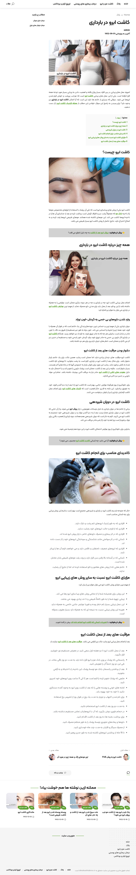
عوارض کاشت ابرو (56, 306)
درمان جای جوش (39, 20)
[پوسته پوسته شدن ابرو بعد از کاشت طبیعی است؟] (52, 800)
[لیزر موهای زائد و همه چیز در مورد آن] (52, 757)
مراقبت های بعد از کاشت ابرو (70, 641)
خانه (128, 842)
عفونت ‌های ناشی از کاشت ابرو (112, 372)
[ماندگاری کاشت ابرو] (20, 800)
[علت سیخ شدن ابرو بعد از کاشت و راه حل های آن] (84, 800)
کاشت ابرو (89, 96)
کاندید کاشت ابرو (83, 440)
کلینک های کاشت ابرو (71, 388)
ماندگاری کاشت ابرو (26, 812)
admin (127, 30)
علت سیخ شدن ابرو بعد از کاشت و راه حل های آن (84, 814)
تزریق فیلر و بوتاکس (122, 856)
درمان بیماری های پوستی (119, 852)
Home (127, 15)
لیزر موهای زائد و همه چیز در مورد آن (72, 757)
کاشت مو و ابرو (119, 808)
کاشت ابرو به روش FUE (112, 757)
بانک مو (119, 213)
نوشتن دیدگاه (58, 773)
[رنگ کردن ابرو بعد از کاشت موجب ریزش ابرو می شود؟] (116, 800)
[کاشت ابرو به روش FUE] (126, 757)
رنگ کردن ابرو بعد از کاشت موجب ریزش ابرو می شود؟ (116, 814)
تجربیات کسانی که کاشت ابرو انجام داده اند (89, 622)
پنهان (118, 118)
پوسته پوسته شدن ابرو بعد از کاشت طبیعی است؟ (54, 814)
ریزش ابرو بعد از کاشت (99, 232)
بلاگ (118, 15)
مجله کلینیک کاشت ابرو (67, 103)
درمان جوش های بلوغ (37, 25)
